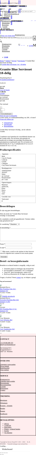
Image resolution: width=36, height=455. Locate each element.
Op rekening (8, 433)
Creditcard (7, 425)
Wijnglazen (3, 403)
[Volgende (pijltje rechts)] (3, 454)
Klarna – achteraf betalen (12, 429)
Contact (2, 390)
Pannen (2, 411)
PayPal (6, 431)
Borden (2, 408)
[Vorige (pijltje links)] (1, 454)
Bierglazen (3, 400)
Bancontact (7, 427)
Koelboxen (3, 414)
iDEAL (6, 424)
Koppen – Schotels (6, 406)
